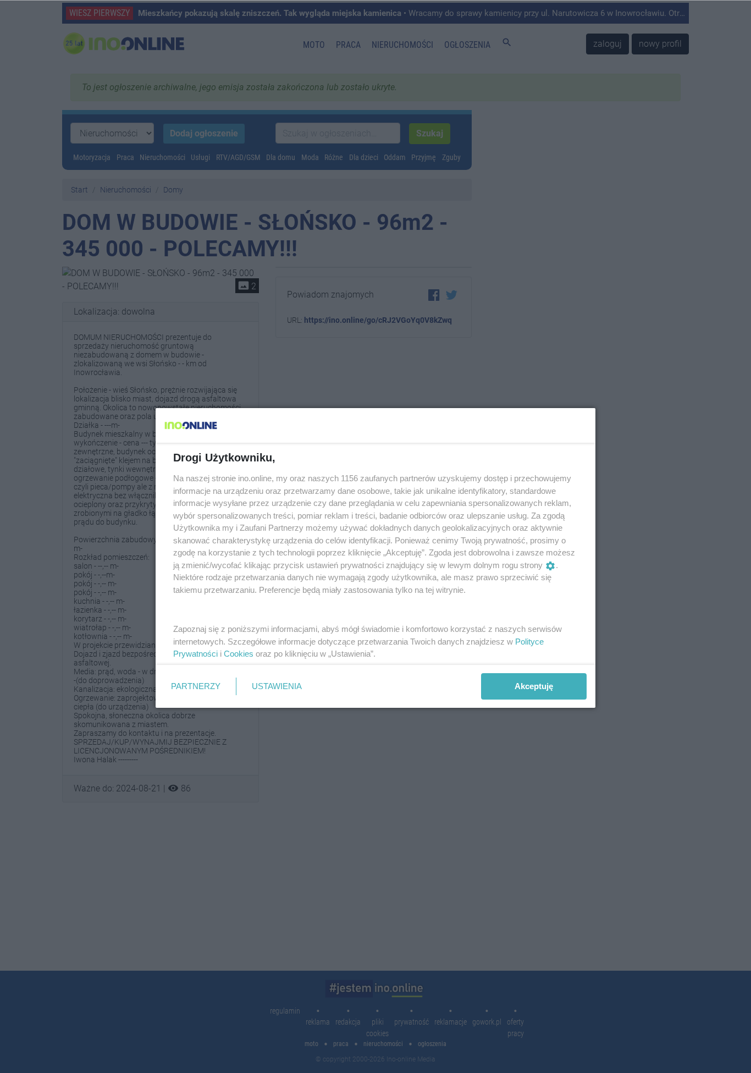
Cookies (238, 653)
